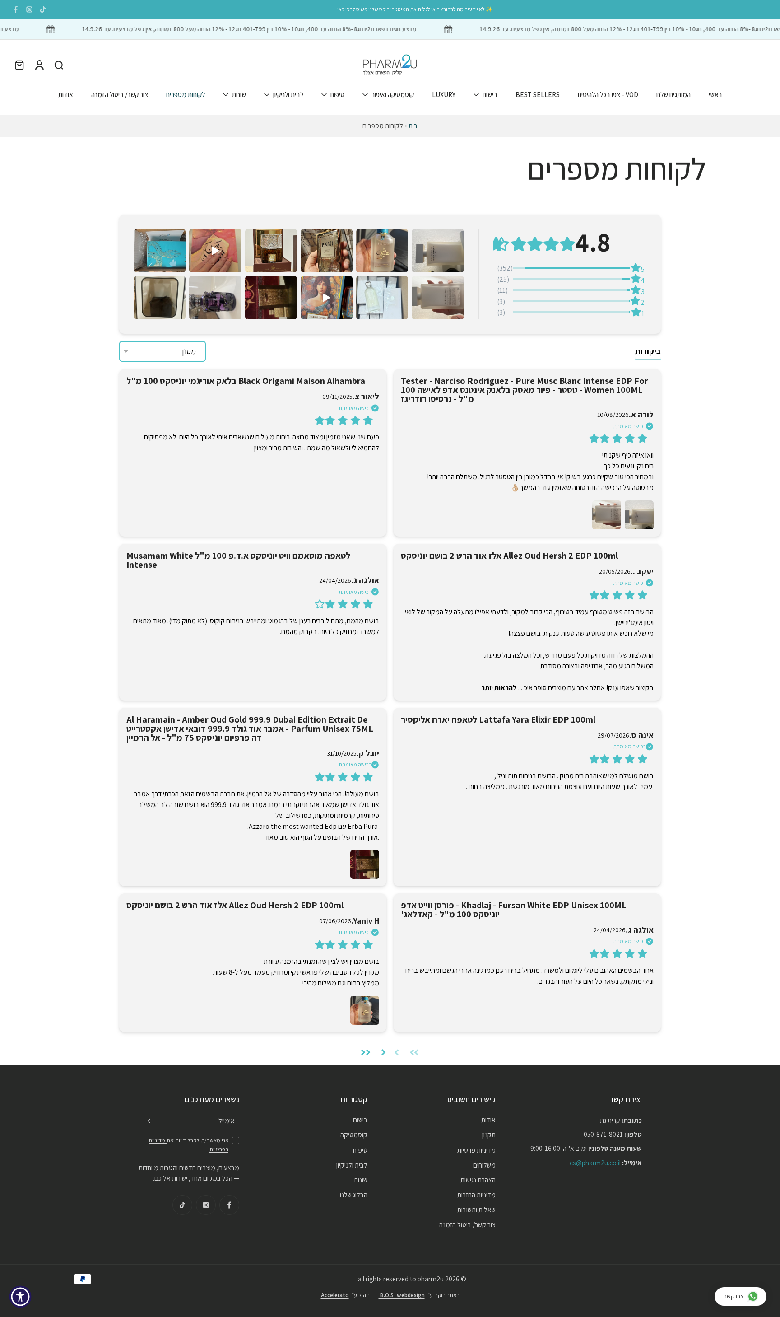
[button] (438, 250)
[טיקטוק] (43, 9)
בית (413, 125)
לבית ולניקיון (288, 93)
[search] (59, 65)
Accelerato (335, 1294)
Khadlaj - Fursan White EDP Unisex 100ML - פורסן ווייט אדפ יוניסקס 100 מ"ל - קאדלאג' (514, 909)
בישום (490, 93)
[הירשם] (151, 1121)
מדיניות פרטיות (476, 1149)
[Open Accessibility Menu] (20, 1296)
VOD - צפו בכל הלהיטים (608, 93)
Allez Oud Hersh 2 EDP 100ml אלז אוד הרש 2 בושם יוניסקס (509, 555)
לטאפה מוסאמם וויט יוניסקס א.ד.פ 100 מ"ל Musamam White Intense (238, 560)
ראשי (715, 93)
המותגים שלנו (673, 93)
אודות (65, 93)
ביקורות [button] (648, 351)
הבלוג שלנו (353, 1194)
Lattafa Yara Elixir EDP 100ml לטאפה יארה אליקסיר (498, 719)
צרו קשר (734, 1296)
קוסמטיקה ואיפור (392, 93)
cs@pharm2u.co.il (595, 1162)
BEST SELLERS (537, 93)
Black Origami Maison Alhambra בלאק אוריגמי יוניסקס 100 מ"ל (245, 381)
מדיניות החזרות (476, 1194)
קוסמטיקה (353, 1134)
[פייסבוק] (16, 9)
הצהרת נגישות (478, 1179)
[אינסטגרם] (29, 9)
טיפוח (337, 93)
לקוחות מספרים (185, 93)
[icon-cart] (19, 65)
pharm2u (431, 1278)
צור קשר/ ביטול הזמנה (119, 93)
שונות (239, 93)
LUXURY (443, 93)
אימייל (226, 1120)
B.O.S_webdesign (402, 1294)
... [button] (502, 687)
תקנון (489, 1134)
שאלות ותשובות (476, 1209)
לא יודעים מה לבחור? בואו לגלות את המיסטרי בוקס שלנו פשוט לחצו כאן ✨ (414, 9)
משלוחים (484, 1164)
